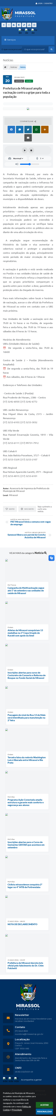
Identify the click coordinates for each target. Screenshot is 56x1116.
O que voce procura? (11, 49)
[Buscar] (52, 49)
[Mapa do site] (29, 25)
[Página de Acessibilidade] (34, 25)
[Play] (25, 150)
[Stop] (31, 150)
